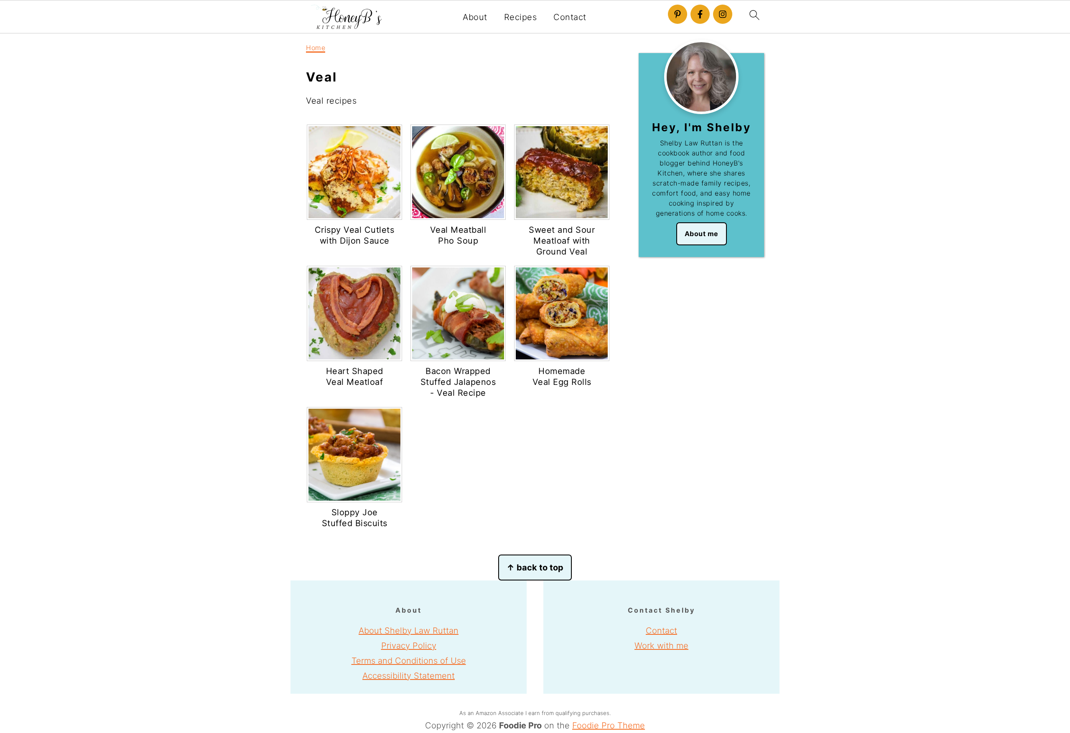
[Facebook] (700, 14)
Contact (569, 17)
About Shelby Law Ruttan (409, 631)
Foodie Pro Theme (608, 725)
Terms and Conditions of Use (409, 661)
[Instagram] (722, 14)
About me (701, 233)
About (475, 17)
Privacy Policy (408, 646)
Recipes (520, 17)
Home (315, 47)
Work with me (661, 646)
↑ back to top (535, 567)
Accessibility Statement (408, 676)
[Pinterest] (677, 14)
